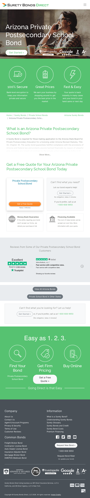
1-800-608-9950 (65, 205)
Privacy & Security (13, 425)
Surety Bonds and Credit (58, 425)
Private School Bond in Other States (45, 296)
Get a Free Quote (24, 204)
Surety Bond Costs (55, 428)
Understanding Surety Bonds (59, 419)
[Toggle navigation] (85, 4)
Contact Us (10, 419)
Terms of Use (10, 428)
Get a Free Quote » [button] (45, 379)
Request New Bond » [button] (66, 445)
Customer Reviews (13, 431)
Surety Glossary (54, 422)
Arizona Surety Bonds (74, 115)
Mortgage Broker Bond (15, 455)
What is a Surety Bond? (57, 416)
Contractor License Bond (16, 446)
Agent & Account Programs (17, 422)
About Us (9, 416)
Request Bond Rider (66, 456)
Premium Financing (55, 431)
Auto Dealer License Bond (16, 449)
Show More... (45, 154)
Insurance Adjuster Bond (15, 452)
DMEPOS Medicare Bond (15, 458)
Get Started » (16, 52)
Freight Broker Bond (13, 443)
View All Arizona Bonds (45, 289)
